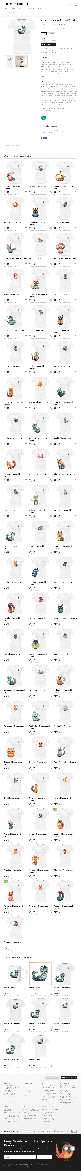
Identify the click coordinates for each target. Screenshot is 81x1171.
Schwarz (51, 34)
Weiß (44, 34)
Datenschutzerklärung (22, 1166)
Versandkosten (54, 40)
